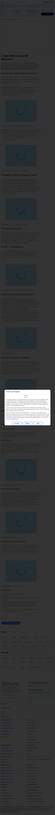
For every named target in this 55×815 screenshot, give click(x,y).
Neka (38, 423)
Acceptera (17, 423)
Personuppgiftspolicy (13, 419)
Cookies (47, 415)
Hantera (27, 423)
